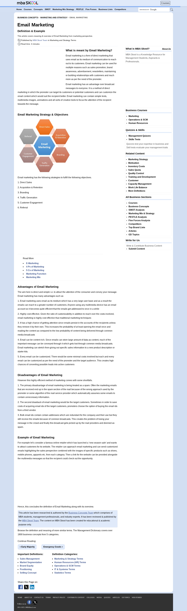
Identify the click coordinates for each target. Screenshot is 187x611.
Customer (133, 180)
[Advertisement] (41, 67)
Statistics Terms (62, 573)
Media (99, 597)
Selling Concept (28, 573)
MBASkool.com (31, 607)
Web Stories (137, 597)
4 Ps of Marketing (35, 267)
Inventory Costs (136, 166)
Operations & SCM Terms (67, 566)
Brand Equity (27, 566)
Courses (165, 3)
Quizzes (107, 597)
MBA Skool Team (40, 40)
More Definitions (136, 191)
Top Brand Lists (137, 227)
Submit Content (137, 249)
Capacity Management (139, 184)
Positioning (26, 569)
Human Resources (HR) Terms (70, 562)
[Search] (171, 9)
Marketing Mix (33, 277)
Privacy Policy (59, 597)
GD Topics (134, 234)
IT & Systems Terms (64, 569)
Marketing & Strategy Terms (68, 559)
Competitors (135, 224)
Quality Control (136, 173)
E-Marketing (32, 263)
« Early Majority (27, 547)
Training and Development (142, 177)
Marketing (134, 116)
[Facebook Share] (20, 588)
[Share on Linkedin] (32, 588)
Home (20, 597)
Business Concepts (139, 206)
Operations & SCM (138, 120)
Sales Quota (134, 170)
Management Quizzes (140, 136)
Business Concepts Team (80, 513)
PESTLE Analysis (138, 217)
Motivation (133, 163)
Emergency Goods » (53, 547)
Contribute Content (75, 597)
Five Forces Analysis (139, 220)
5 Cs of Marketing (35, 270)
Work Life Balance (137, 187)
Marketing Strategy (138, 159)
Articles (132, 231)
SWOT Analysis (137, 210)
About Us (166, 49)
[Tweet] (26, 588)
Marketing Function (36, 274)
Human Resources (138, 123)
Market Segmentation (31, 562)
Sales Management (30, 559)
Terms (48, 597)
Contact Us (38, 597)
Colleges (90, 597)
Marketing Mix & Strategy (141, 213)
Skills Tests (134, 139)
